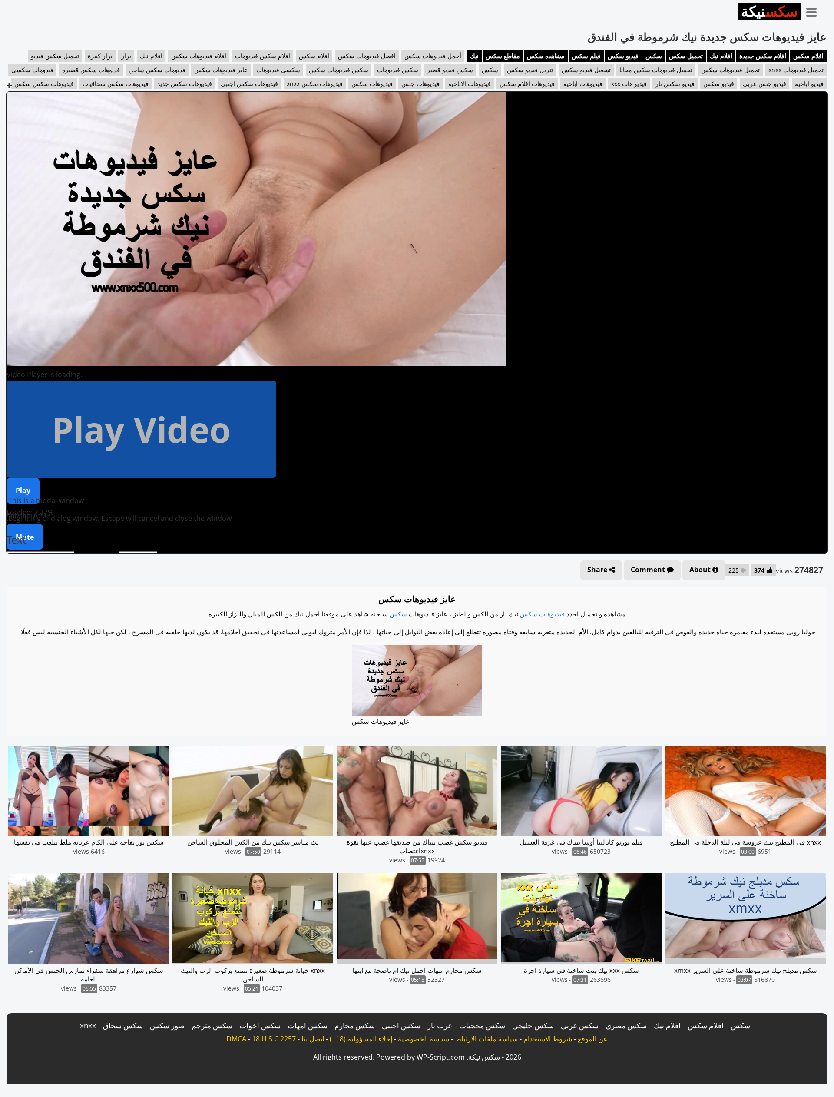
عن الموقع (593, 1039)
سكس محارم (354, 1026)
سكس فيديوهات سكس (338, 70)
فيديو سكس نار (675, 84)
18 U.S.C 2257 (274, 1039)
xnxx (88, 1026)
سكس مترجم (212, 1026)
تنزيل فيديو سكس (530, 70)
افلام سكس (808, 56)
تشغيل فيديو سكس (586, 70)
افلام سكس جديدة (762, 56)
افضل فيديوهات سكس (367, 56)
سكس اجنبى (401, 1026)
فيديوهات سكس (372, 84)
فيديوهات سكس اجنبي (249, 84)
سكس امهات (308, 1026)
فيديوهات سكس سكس (44, 84)
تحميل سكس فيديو (55, 56)
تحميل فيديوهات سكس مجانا (655, 70)
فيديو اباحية (809, 84)
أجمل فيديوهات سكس (432, 56)
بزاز (126, 56)
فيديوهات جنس (420, 84)
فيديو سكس (623, 56)
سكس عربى (580, 1026)
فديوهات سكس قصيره (91, 70)
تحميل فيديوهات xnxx (796, 70)
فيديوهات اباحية (582, 84)
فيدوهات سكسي (32, 70)
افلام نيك (721, 56)
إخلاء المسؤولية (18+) (361, 1039)
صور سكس (167, 1026)
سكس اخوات (260, 1026)
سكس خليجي (533, 1026)
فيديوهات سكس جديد (184, 84)
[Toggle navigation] (814, 10)
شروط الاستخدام (547, 1039)
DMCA (236, 1039)
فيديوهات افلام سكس (527, 84)
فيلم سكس (586, 56)
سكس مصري (626, 1026)
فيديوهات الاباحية (469, 84)
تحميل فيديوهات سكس (730, 70)
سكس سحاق (123, 1026)
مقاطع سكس (503, 56)
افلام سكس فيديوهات (262, 56)
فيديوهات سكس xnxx (315, 84)
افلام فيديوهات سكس (198, 56)
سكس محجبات (482, 1026)
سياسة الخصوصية (423, 1039)
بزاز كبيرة (100, 56)
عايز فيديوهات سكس (221, 70)
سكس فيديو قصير (450, 70)
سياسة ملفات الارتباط (486, 1039)
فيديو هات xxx (629, 84)
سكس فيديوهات (397, 70)
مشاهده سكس (546, 56)
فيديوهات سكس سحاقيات (116, 84)
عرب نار (439, 1026)
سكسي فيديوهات (278, 70)
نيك (474, 56)
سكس (653, 56)
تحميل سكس (686, 56)
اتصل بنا (312, 1039)
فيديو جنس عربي (764, 84)
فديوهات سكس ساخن (157, 70)
